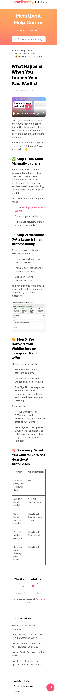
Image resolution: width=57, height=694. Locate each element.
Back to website (21, 681)
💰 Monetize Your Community (28, 56)
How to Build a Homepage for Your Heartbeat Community (27, 645)
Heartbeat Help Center (22, 50)
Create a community (23, 686)
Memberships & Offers (25, 53)
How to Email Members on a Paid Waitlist (28, 654)
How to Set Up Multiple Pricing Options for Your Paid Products (27, 663)
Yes (24, 586)
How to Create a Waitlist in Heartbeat (25, 627)
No (33, 586)
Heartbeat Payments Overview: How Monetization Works (27, 636)
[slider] (18, 113)
